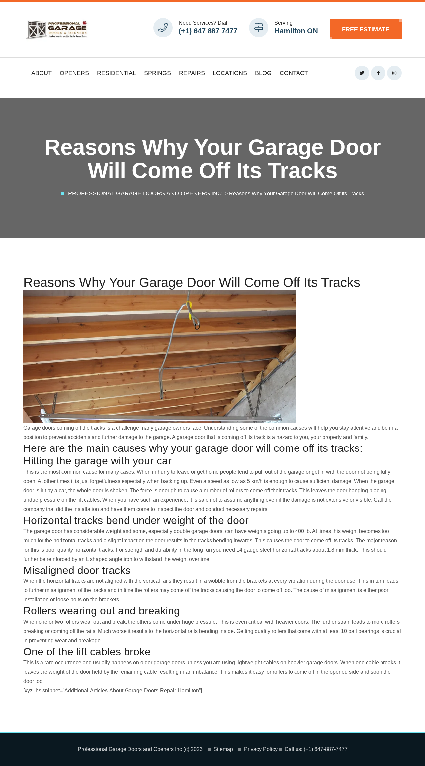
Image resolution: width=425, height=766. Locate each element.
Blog (263, 73)
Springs (157, 73)
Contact (294, 73)
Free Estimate (365, 29)
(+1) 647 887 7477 (208, 31)
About (41, 73)
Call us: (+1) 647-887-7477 (316, 749)
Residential (116, 73)
